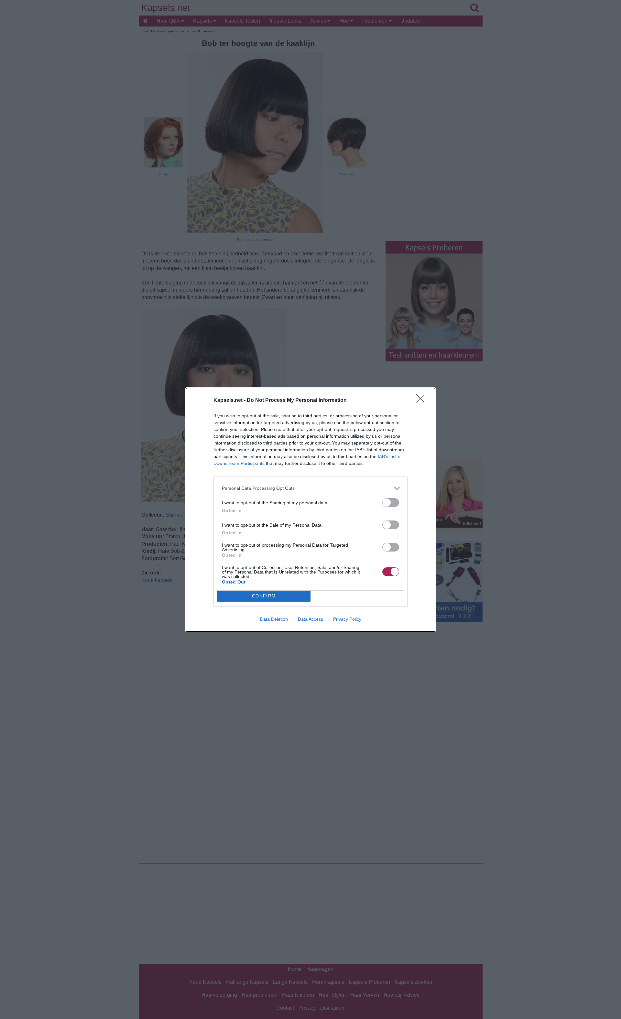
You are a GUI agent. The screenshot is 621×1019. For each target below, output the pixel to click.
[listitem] (310, 488)
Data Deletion (274, 619)
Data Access (310, 619)
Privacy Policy (347, 619)
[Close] (422, 400)
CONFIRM (264, 596)
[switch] (390, 502)
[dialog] (310, 509)
